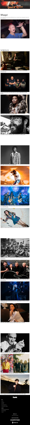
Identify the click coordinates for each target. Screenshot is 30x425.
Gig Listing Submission (3, 410)
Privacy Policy (2, 402)
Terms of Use (2, 403)
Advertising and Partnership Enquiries (5, 409)
